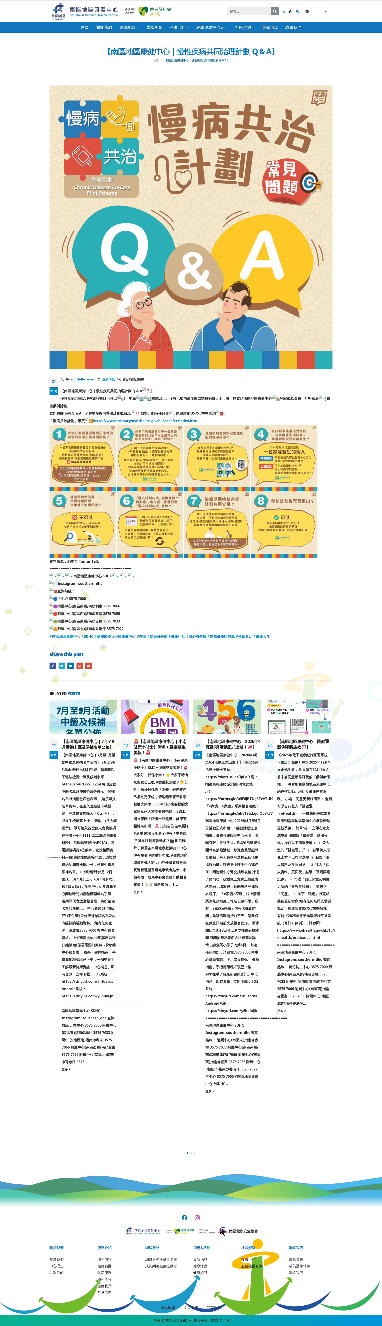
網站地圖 (168, 1307)
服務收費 (104, 1285)
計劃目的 (57, 1272)
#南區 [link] (141, 636)
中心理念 (57, 1266)
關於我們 (104, 27)
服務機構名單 (251, 1266)
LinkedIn (70, 666)
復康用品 (248, 1259)
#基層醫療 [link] (102, 636)
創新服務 (104, 1272)
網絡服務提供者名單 (161, 1259)
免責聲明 (191, 1307)
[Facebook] (185, 1217)
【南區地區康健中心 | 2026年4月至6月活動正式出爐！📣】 (161, 744)
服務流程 (104, 1279)
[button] (187, 1153)
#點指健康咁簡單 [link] (221, 636)
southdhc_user (82, 379)
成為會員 (154, 27)
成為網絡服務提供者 (161, 1266)
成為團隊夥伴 (299, 1266)
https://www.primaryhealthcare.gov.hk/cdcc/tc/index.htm (145, 420)
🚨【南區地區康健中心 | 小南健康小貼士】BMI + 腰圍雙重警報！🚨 (88, 746)
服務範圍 (104, 1266)
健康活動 (200, 1266)
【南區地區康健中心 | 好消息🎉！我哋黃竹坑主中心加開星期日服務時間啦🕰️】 (303, 746)
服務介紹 (127, 27)
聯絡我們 (293, 27)
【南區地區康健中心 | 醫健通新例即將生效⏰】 (231, 744)
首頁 (85, 27)
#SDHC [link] (87, 636)
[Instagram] (197, 1217)
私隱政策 (214, 1307)
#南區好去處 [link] (157, 636)
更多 (65, 892)
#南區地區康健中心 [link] (65, 636)
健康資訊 (200, 1272)
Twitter (62, 666)
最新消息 (270, 27)
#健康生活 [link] (176, 636)
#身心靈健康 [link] (196, 636)
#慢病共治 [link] (244, 636)
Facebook (53, 666)
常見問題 (104, 1292)
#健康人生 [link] (261, 636)
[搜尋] (275, 11)
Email (88, 666)
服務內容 (104, 1259)
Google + (79, 666)
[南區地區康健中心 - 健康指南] (85, 11)
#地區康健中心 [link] (124, 636)
